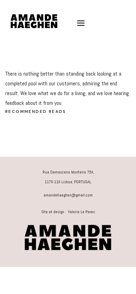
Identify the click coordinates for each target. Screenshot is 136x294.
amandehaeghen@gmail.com (68, 195)
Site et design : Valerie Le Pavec (68, 211)
